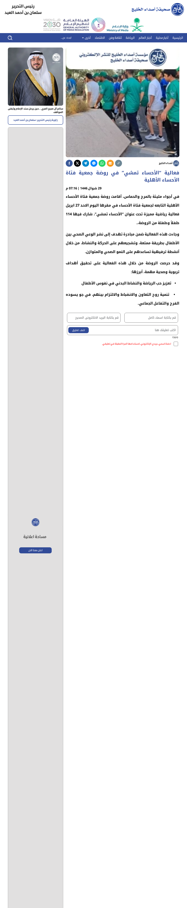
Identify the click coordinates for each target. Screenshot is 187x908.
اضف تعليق (78, 330)
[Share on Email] (110, 163)
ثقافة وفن (115, 38)
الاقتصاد (100, 38)
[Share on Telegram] (85, 163)
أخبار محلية (162, 38)
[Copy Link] (118, 163)
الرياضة (130, 38)
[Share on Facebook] (69, 163)
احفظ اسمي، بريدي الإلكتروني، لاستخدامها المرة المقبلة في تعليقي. (136, 344)
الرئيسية (177, 38)
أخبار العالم (145, 38)
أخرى (87, 38)
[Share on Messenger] (93, 163)
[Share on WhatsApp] (102, 163)
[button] (12, 37)
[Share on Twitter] (77, 163)
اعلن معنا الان (35, 550)
